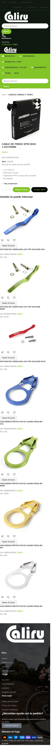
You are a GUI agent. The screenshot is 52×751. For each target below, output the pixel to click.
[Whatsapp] (5, 648)
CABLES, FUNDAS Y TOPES (20, 95)
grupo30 (5, 743)
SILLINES (5, 680)
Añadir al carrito (21, 190)
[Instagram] (11, 648)
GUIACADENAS (8, 684)
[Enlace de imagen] (25, 634)
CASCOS (5, 688)
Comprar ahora (39, 190)
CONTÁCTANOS (8, 671)
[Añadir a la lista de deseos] (14, 240)
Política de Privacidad (10, 701)
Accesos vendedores (10, 710)
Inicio (4, 95)
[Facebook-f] (18, 648)
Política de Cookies (9, 705)
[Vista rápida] (8, 240)
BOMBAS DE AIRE (9, 692)
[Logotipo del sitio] (16, 17)
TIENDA (5, 667)
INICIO (4, 658)
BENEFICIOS (7, 663)
